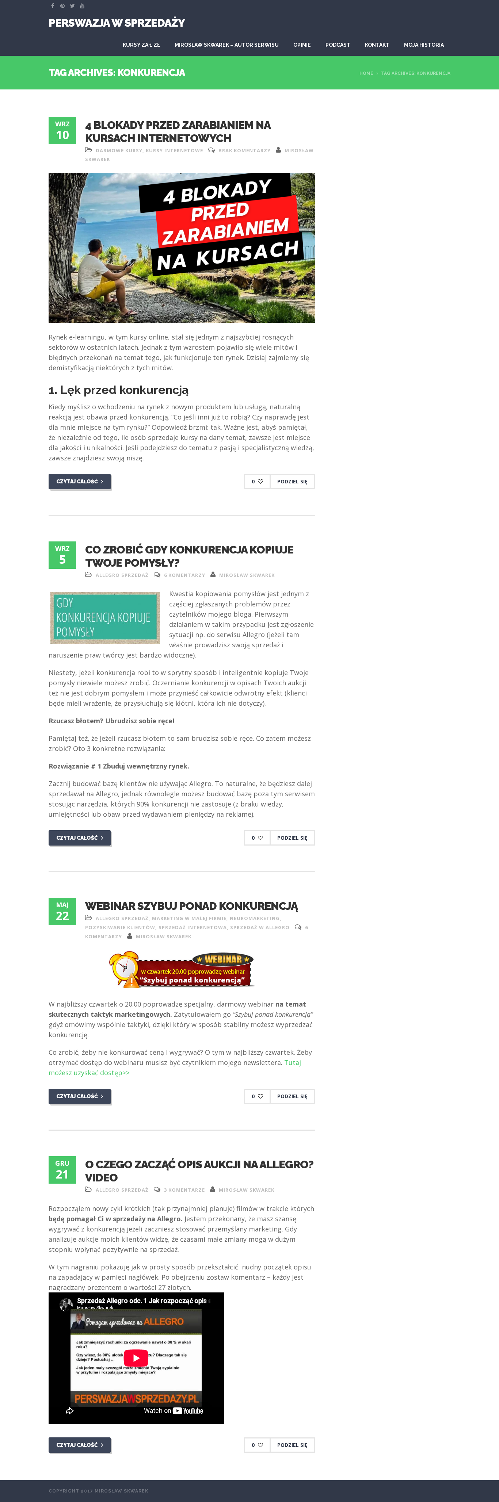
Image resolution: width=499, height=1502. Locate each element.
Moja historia (424, 45)
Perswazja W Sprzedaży (117, 22)
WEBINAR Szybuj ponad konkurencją (191, 906)
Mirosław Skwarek (247, 575)
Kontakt (377, 45)
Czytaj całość (77, 481)
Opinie (302, 45)
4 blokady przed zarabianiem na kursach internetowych (177, 132)
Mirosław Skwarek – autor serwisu (227, 45)
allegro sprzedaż (122, 575)
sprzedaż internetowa (193, 927)
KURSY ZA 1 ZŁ (141, 45)
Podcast (337, 45)
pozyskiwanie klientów (120, 927)
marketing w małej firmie (189, 918)
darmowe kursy (119, 150)
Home (366, 73)
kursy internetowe (174, 150)
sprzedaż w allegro (260, 927)
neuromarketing (255, 918)
